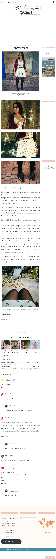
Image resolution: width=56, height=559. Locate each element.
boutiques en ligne (11, 362)
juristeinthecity (10, 455)
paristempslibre (10, 379)
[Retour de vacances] (35, 345)
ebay (35, 362)
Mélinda (7, 467)
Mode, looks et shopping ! (25, 45)
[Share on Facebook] (6, 359)
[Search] (15, 2)
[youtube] (10, 2)
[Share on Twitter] (8, 359)
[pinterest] (8, 2)
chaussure (18, 362)
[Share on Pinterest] (9, 359)
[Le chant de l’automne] (25, 345)
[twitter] (1, 2)
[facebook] (6, 2)
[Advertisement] (28, 29)
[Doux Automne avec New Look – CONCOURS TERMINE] (5, 345)
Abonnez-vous (11, 542)
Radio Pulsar (6, 309)
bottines (4, 362)
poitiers (9, 364)
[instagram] (4, 2)
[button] (54, 2)
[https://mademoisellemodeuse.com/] (28, 9)
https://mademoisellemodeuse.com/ (18, 549)
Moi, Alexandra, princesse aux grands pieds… (9, 368)
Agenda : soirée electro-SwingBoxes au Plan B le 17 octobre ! (30, 368)
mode (5, 364)
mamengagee (9, 417)
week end (13, 364)
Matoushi (8, 393)
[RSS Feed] (13, 2)
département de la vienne (27, 362)
